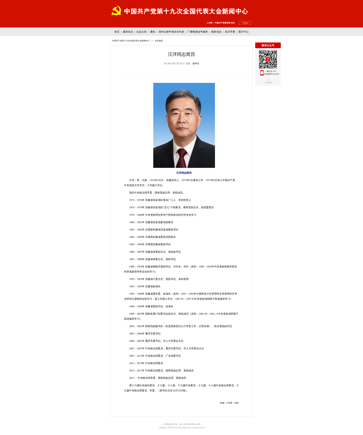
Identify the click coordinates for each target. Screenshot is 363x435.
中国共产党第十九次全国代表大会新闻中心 (131, 41)
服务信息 (216, 31)
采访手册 (230, 31)
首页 (116, 31)
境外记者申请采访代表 (171, 31)
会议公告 (141, 31)
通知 (152, 31)
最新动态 (128, 31)
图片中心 (244, 31)
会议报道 (159, 41)
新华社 (196, 63)
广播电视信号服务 (197, 31)
